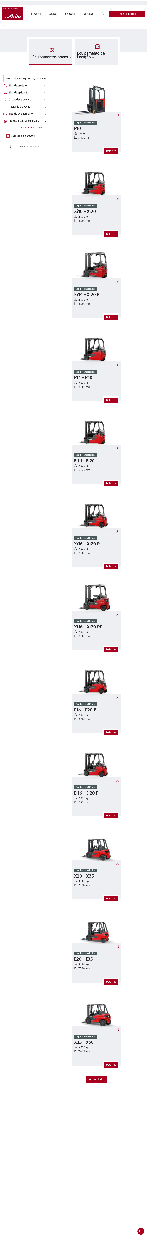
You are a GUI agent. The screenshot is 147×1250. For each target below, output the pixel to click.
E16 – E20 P (85, 710)
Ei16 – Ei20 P (86, 793)
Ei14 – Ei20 (84, 461)
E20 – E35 (83, 959)
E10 (77, 129)
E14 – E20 (83, 378)
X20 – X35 (84, 876)
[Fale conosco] (141, 1231)
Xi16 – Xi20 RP (88, 627)
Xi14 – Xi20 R (87, 295)
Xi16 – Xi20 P (87, 544)
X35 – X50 (84, 1042)
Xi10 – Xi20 (85, 212)
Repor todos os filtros (33, 128)
